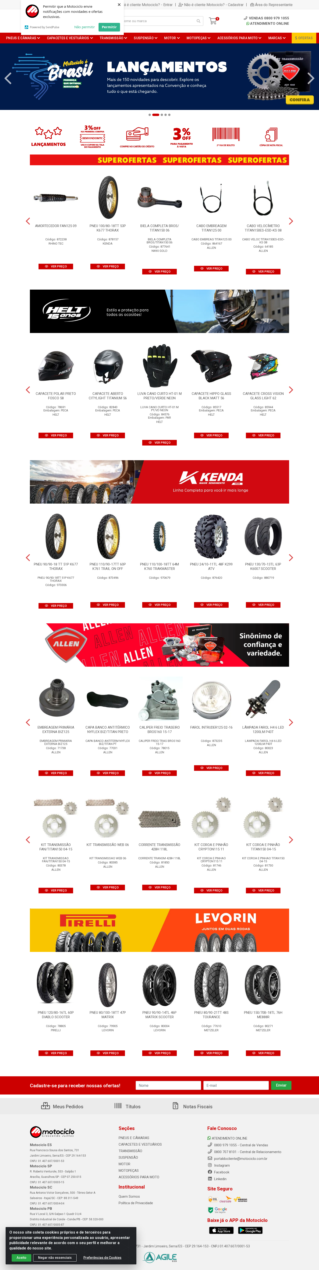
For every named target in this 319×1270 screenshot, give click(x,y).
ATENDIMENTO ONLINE (269, 23)
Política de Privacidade (136, 1203)
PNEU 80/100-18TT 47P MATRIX (108, 1014)
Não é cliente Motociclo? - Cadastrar (214, 5)
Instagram (221, 1165)
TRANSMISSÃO (130, 1151)
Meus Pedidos (67, 1106)
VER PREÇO (58, 266)
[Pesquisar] (198, 21)
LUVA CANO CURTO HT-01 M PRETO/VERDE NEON (160, 396)
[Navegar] (8, 78)
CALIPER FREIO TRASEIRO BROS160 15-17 (159, 729)
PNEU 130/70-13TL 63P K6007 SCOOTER (263, 566)
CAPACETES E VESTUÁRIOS (140, 1144)
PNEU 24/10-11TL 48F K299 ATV (211, 566)
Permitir (109, 27)
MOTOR (124, 1164)
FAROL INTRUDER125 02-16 (211, 727)
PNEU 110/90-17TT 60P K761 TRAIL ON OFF (108, 566)
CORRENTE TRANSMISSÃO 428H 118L (159, 847)
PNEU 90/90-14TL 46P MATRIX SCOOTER (159, 1014)
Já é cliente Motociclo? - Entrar (147, 5)
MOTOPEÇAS (129, 1170)
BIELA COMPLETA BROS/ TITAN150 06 (159, 228)
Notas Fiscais (197, 1106)
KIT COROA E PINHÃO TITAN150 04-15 (263, 847)
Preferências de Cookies (102, 1257)
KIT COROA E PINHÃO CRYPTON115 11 (211, 847)
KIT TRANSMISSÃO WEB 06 (108, 845)
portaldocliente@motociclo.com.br (240, 1159)
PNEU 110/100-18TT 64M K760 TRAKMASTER (159, 566)
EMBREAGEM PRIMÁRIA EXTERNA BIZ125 (56, 729)
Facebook (221, 1172)
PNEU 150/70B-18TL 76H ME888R (263, 1014)
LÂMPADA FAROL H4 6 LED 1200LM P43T (263, 729)
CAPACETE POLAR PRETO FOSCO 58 (56, 396)
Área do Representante (274, 5)
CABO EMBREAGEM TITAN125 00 (211, 228)
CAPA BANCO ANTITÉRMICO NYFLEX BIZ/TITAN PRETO (107, 729)
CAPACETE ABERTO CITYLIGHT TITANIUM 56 (108, 396)
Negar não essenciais (55, 1257)
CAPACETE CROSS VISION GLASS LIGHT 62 (263, 396)
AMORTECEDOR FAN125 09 (56, 226)
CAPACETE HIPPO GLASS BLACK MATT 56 (211, 396)
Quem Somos (129, 1196)
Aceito (21, 1257)
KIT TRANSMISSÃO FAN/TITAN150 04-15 (55, 847)
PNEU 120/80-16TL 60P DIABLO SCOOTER (56, 1014)
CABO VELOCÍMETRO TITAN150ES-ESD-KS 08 (263, 228)
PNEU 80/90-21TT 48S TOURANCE (211, 1014)
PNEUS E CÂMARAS (134, 1138)
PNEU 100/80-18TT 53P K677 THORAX (108, 228)
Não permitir (84, 27)
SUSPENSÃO (128, 1157)
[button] (150, 115)
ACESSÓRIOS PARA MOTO (139, 1177)
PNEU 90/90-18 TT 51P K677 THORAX (56, 566)
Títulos (132, 1106)
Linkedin (220, 1179)
